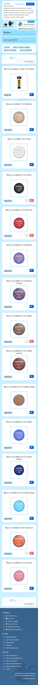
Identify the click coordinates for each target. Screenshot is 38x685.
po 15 (30, 61)
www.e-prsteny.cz (11, 661)
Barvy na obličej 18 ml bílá (19, 139)
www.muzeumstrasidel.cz (14, 663)
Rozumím (30, 4)
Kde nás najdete (13, 621)
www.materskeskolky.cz (13, 666)
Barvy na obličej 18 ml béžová (19, 104)
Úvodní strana (12, 616)
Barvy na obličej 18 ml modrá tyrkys (19, 492)
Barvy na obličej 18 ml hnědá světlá (19, 387)
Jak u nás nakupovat (12, 640)
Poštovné (9, 645)
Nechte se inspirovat (14, 629)
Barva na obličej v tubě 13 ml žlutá (19, 69)
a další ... (8, 669)
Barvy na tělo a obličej (21, 47)
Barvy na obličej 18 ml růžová (19, 562)
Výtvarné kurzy (13, 624)
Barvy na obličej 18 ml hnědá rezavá (19, 352)
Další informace (20, 4)
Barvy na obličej (10, 50)
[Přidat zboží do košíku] (32, 94)
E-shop (6, 47)
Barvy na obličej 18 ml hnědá (19, 316)
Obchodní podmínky (12, 648)
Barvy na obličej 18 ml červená (19, 210)
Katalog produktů (11, 637)
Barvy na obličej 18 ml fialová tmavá (19, 282)
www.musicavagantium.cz (14, 658)
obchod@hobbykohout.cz (27, 675)
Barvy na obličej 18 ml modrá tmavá (19, 458)
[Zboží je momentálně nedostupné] (32, 200)
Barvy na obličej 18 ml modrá (19, 422)
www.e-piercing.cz (11, 655)
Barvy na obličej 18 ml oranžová (19, 527)
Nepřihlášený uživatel (27, 29)
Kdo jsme (11, 618)
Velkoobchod (10, 642)
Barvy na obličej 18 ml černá (19, 175)
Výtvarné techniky (13, 627)
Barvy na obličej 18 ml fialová (19, 245)
